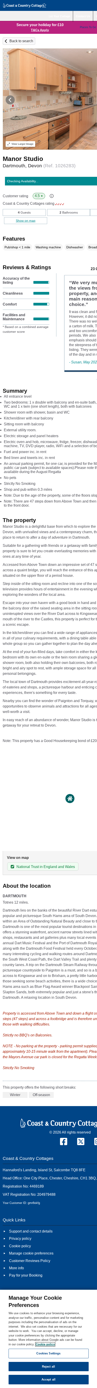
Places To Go (88, 27)
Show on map (25, 220)
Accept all (48, 1379)
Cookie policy (45, 1344)
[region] (48, 1339)
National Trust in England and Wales (45, 867)
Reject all (48, 1366)
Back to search (21, 41)
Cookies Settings (48, 1353)
